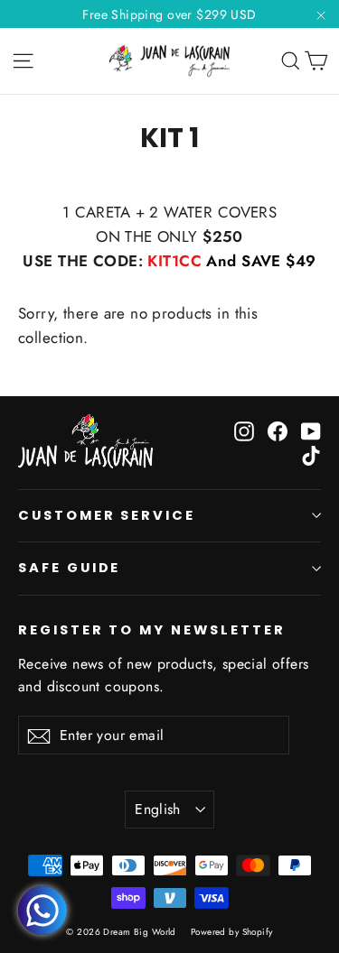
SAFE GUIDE (69, 568)
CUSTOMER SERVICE (106, 515)
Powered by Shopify (232, 932)
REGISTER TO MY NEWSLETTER (152, 630)
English (158, 809)
